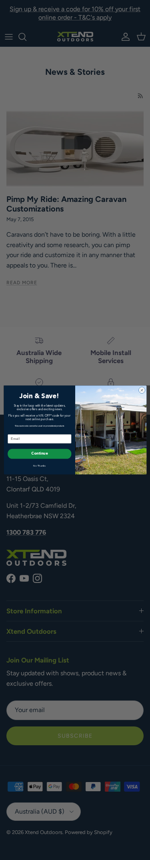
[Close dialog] (141, 390)
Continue (39, 454)
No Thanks (39, 466)
